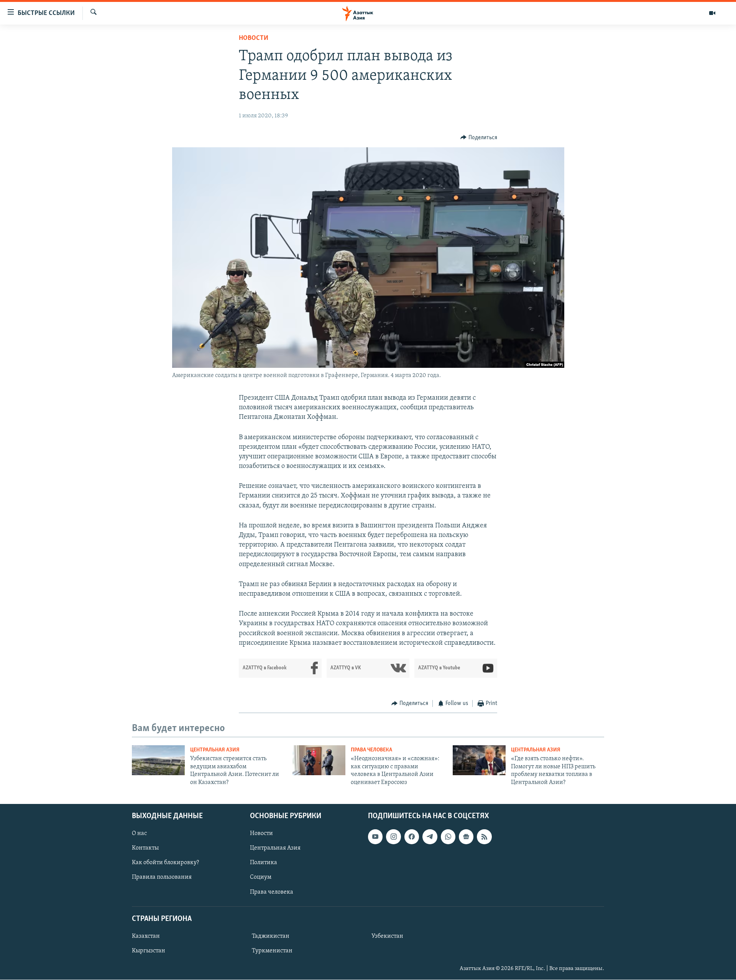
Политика (263, 863)
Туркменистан (272, 951)
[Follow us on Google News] (466, 836)
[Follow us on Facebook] (411, 836)
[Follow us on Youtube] (375, 836)
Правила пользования (162, 878)
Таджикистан (270, 936)
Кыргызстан (148, 951)
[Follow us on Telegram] (429, 836)
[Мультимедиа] (712, 13)
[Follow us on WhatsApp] (448, 836)
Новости (253, 38)
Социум (260, 878)
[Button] (478, 138)
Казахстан (146, 936)
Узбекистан (387, 936)
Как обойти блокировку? (165, 863)
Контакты (145, 848)
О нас (139, 833)
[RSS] (484, 836)
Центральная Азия (215, 750)
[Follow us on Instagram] (393, 836)
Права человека (371, 750)
